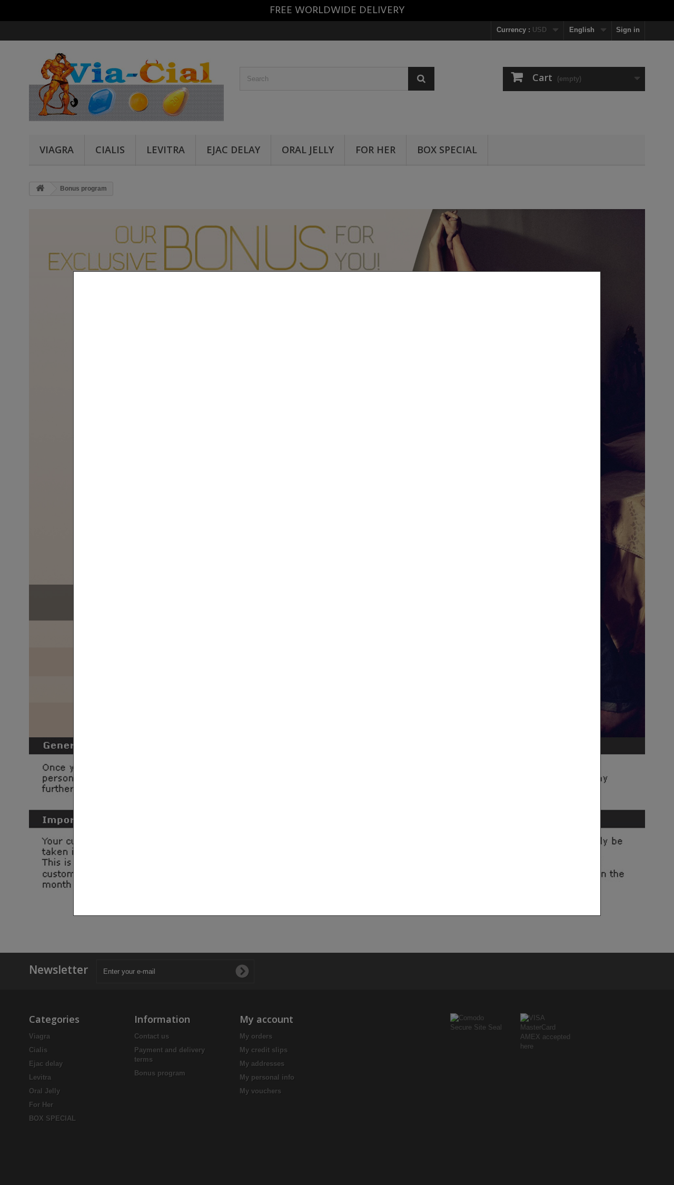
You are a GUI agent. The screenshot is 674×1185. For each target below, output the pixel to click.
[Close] (596, 921)
